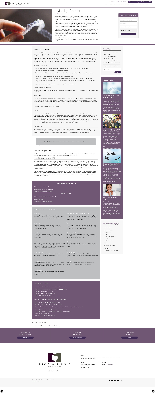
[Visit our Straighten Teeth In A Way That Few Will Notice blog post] (112, 162)
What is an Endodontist (109, 245)
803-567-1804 (77, 155)
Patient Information (118, 5)
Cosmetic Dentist (108, 228)
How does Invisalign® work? (42, 186)
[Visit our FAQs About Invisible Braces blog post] (112, 195)
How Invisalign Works (45, 291)
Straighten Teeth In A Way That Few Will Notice (111, 165)
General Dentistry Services (110, 236)
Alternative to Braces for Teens (111, 52)
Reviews (142, 5)
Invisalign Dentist (42, 322)
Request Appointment (77, 337)
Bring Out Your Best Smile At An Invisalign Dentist (111, 130)
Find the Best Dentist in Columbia (111, 250)
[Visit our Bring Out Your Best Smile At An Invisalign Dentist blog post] (112, 127)
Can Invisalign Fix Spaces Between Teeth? (111, 96)
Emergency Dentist (108, 230)
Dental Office (107, 248)
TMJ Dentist (107, 243)
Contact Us (148, 5)
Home (106, 5)
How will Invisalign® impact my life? (43, 191)
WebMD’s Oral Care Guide (45, 295)
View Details (46, 313)
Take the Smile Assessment (47, 293)
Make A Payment (134, 1)
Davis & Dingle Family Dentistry (59, 155)
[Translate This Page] (153, 391)
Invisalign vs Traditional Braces (111, 60)
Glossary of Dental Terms (57, 286)
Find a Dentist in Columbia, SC (111, 66)
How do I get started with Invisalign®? (44, 201)
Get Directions (25, 337)
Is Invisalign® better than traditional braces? (45, 196)
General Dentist (107, 234)
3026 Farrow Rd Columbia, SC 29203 (118, 1)
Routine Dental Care (108, 240)
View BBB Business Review (57, 304)
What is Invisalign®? (40, 199)
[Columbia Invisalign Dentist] (26, 42)
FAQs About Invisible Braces (110, 198)
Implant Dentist (107, 238)
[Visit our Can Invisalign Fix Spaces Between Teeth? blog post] (112, 94)
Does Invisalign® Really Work (110, 56)
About (111, 5)
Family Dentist (107, 232)
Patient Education (135, 5)
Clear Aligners (107, 54)
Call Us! (146, 1)
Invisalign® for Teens (109, 58)
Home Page (61, 289)
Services (127, 5)
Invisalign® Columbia (83, 141)
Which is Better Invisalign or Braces (112, 62)
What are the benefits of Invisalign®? (44, 189)
